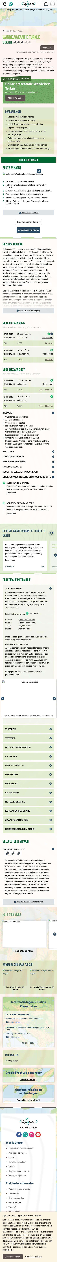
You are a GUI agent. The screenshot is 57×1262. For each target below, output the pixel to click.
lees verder (10, 560)
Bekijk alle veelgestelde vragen (30, 902)
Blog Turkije (13, 1060)
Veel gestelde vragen (17, 1153)
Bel (22, 1127)
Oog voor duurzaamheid (18, 1171)
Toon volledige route (29, 213)
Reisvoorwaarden (16, 1198)
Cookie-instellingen (33, 1257)
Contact (11, 1157)
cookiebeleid (8, 1250)
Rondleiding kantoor (17, 1162)
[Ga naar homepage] (28, 4)
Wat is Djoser (14, 1143)
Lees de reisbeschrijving (29, 310)
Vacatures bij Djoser (17, 1175)
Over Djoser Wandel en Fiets (20, 1148)
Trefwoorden (13, 1193)
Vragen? (12, 1207)
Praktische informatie (20, 1183)
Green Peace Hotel (27, 623)
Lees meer (11, 493)
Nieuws (11, 1166)
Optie (41, 390)
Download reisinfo (28, 230)
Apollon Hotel (24, 629)
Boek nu (49, 343)
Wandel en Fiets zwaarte (19, 1189)
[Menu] (52, 4)
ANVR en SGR (15, 1202)
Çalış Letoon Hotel (27, 620)
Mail (27, 1127)
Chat (34, 1127)
